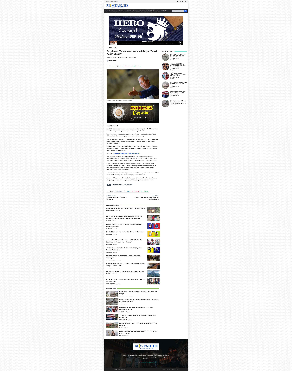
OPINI (157, 11)
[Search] (185, 11)
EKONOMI (108, 220)
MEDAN (121, 327)
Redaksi (163, 369)
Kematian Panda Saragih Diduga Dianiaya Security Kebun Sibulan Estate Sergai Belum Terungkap (178, 65)
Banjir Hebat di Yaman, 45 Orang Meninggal (116, 198)
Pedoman (168, 369)
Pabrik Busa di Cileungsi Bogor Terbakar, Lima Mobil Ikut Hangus (178, 83)
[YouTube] (185, 1)
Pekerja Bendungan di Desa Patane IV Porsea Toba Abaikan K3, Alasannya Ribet (178, 102)
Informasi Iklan (175, 369)
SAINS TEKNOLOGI (110, 268)
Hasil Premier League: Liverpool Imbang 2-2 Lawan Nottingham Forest (178, 74)
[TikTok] (182, 1)
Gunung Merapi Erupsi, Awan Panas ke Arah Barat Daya (125, 271)
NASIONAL (108, 273)
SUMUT (121, 303)
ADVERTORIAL (164, 11)
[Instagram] (180, 1)
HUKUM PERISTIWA (110, 210)
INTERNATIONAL (111, 47)
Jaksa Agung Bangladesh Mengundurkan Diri (126, 153)
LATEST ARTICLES (174, 58)
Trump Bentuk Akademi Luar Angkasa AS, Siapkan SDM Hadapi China (177, 93)
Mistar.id (109, 57)
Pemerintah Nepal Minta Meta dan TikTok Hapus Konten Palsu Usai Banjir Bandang (178, 55)
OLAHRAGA (151, 11)
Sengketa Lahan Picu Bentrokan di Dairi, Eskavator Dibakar (126, 208)
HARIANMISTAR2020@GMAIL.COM (149, 362)
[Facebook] (177, 1)
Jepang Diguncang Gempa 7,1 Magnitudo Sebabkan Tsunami (147, 198)
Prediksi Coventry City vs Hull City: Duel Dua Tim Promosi (125, 232)
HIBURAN (121, 335)
